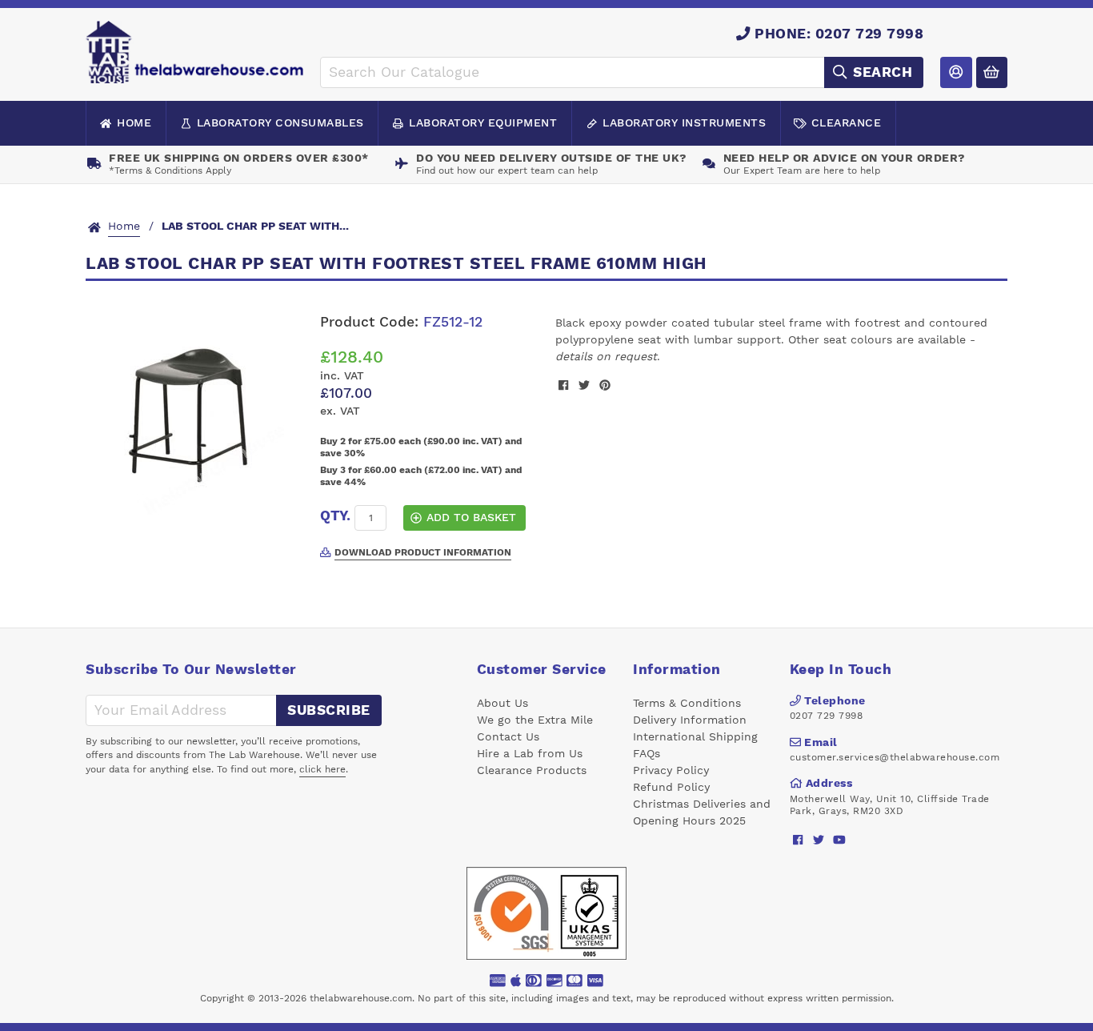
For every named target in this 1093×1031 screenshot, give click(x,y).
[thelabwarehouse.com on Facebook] (798, 839)
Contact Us (508, 736)
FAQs (646, 753)
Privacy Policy (671, 770)
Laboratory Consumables (280, 122)
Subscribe (328, 710)
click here (322, 769)
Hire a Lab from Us (530, 753)
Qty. (335, 515)
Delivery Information (690, 719)
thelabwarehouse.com (361, 998)
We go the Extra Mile (535, 719)
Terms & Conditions (687, 702)
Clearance (846, 122)
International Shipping (695, 736)
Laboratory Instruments (684, 122)
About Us (502, 702)
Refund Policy (671, 786)
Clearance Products (532, 770)
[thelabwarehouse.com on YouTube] (839, 839)
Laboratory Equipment (483, 122)
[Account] (955, 72)
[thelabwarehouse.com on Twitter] (819, 839)
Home (134, 122)
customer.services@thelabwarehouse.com (895, 757)
